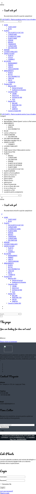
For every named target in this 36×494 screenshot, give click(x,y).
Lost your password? (6, 491)
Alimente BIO (12, 86)
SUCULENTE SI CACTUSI (16, 33)
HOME (6, 25)
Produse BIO (8, 84)
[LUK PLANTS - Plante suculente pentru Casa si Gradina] (18, 19)
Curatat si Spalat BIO (14, 111)
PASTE (10, 80)
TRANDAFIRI (12, 44)
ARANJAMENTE (9, 71)
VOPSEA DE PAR (17, 97)
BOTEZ (10, 74)
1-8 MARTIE (11, 82)
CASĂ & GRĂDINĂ (13, 69)
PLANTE (6, 31)
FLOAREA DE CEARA (14, 36)
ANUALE (10, 42)
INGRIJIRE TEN (16, 105)
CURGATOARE (12, 34)
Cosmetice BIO (12, 92)
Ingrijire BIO (11, 101)
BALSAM (14, 103)
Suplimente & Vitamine (19, 90)
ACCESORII (7, 61)
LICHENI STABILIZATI (11, 52)
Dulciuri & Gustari (17, 88)
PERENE (10, 40)
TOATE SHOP (12, 27)
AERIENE (7, 50)
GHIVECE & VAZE (9, 53)
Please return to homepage (8, 341)
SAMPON (15, 109)
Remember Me (6, 484)
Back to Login (5, 493)
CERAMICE (11, 59)
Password (3, 480)
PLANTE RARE (12, 38)
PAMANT (10, 65)
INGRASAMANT (12, 63)
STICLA (10, 57)
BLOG (10, 29)
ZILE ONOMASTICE (14, 76)
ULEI (13, 99)
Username (3, 477)
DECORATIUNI (12, 48)
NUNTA (10, 73)
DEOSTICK (15, 95)
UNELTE (10, 67)
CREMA (14, 94)
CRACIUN (11, 78)
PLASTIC (11, 55)
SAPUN (14, 107)
